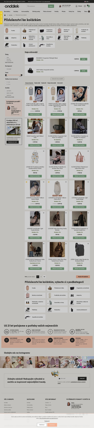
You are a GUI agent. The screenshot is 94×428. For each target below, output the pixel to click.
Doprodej (9, 60)
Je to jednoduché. (46, 1)
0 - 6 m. (8, 82)
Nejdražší (43, 83)
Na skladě (9, 69)
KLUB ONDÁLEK (13, 338)
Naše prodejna (7, 405)
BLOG (33, 338)
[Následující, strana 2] (41, 276)
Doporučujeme (29, 83)
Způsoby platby (7, 409)
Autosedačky (29, 405)
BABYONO (9, 95)
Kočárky (28, 402)
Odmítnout (41, 424)
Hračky (28, 412)
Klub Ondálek (48, 409)
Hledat (51, 6)
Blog (46, 407)
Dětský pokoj (30, 407)
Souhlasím (52, 424)
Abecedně (60, 83)
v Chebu (81, 339)
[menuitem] (8, 11)
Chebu (87, 333)
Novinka (8, 59)
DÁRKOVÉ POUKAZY (58, 338)
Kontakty (6, 402)
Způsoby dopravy (8, 407)
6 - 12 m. (8, 84)
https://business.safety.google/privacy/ (48, 418)
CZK (87, 1)
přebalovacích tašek (43, 25)
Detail (83, 59)
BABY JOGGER (10, 93)
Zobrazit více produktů (57, 78)
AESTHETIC (9, 90)
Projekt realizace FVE (49, 412)
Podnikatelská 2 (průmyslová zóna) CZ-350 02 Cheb (13, 138)
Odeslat (82, 378)
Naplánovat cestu (12, 142)
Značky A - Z (48, 402)
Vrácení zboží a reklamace (10, 412)
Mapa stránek (48, 405)
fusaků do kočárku (33, 25)
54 (44, 276)
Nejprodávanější (51, 83)
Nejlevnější (37, 83)
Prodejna (78, 338)
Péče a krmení (30, 409)
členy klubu (14, 331)
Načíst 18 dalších (83, 276)
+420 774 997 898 (15, 113)
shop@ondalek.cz (16, 110)
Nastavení (47, 421)
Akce (8, 57)
